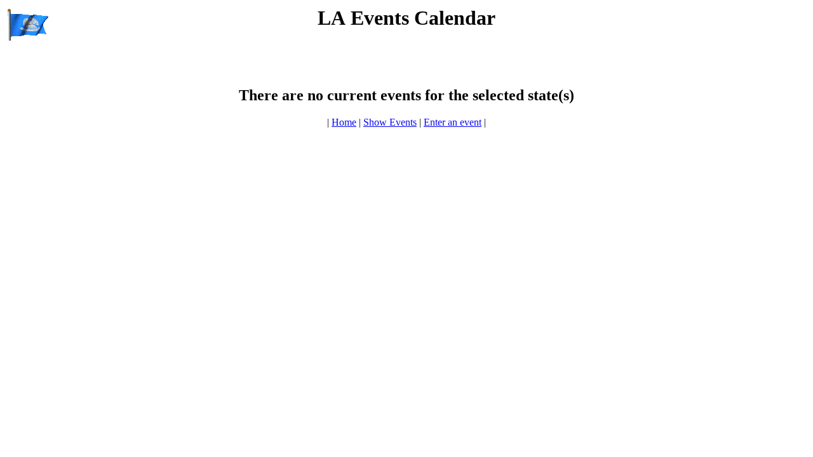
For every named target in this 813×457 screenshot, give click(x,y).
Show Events (390, 122)
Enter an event (452, 122)
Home (344, 122)
